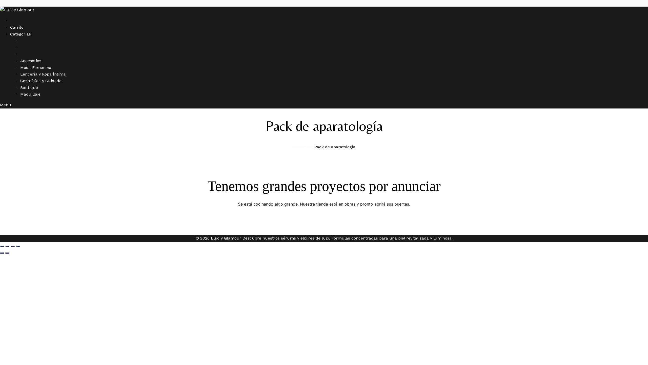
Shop (309, 146)
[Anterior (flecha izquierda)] (2, 253)
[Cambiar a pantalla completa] (7, 246)
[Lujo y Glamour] (17, 9)
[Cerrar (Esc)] (18, 246)
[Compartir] (13, 246)
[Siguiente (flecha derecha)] (7, 253)
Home (299, 146)
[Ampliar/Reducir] (2, 246)
